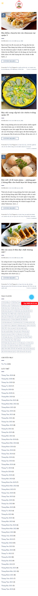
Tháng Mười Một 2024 (9, 443)
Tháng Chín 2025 (7, 411)
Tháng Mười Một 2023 (9, 486)
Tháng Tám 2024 (7, 453)
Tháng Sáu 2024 (6, 461)
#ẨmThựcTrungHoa (17, 302)
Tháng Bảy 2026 (6, 379)
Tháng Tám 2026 (7, 375)
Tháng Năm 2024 (7, 464)
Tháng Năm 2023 (7, 507)
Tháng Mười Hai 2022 (8, 525)
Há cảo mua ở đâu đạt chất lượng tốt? (17, 251)
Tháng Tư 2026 (6, 386)
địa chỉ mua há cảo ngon (23, 352)
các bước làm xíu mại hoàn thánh (26, 214)
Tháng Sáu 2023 (6, 503)
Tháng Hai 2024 (6, 475)
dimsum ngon (21, 325)
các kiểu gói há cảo (29, 322)
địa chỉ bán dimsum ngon (8, 352)
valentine (33, 216)
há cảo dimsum (5, 69)
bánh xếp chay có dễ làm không (20, 308)
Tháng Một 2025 (7, 436)
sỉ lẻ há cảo (30, 343)
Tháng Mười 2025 (7, 407)
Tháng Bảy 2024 (6, 457)
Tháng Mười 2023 (7, 489)
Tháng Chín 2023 (7, 493)
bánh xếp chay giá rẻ (7, 311)
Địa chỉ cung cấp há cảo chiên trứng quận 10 (18, 113)
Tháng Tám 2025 (7, 414)
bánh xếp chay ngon (23, 314)
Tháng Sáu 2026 (6, 382)
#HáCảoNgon (6, 302)
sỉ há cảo (26, 334)
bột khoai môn (6, 320)
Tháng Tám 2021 (7, 582)
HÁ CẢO (4, 328)
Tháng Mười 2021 (7, 575)
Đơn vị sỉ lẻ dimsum (25, 346)
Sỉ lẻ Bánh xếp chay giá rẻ (9, 343)
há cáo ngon (12, 328)
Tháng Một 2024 (7, 478)
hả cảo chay (26, 331)
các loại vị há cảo (21, 145)
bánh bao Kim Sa (25, 305)
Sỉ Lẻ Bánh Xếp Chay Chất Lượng (11, 340)
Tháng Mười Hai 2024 (8, 439)
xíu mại (4, 346)
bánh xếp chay (6, 308)
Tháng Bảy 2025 (6, 418)
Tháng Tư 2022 (6, 553)
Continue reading (10, 61)
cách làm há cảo (17, 322)
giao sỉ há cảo (31, 325)
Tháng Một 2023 (7, 521)
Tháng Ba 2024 (6, 471)
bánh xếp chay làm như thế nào (23, 311)
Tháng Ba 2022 (6, 557)
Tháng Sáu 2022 (6, 546)
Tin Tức (4, 364)
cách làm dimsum (6, 322)
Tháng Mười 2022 (7, 532)
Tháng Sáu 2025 (6, 421)
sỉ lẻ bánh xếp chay (7, 337)
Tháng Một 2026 (7, 396)
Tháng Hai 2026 (6, 393)
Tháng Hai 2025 (6, 432)
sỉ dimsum (19, 334)
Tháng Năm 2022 (7, 550)
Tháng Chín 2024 (7, 450)
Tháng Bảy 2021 (6, 585)
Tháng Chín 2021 (7, 578)
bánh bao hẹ (15, 305)
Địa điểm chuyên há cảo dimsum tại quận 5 (18, 34)
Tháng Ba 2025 (6, 429)
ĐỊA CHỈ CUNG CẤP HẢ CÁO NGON (12, 349)
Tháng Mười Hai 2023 (8, 482)
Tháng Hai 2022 (6, 560)
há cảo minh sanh (21, 328)
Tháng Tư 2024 (6, 468)
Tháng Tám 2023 (7, 496)
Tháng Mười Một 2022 (9, 528)
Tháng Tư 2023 (6, 510)
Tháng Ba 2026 (6, 389)
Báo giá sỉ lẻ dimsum (7, 317)
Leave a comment (32, 69)
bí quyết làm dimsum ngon (22, 317)
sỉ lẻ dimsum (21, 343)
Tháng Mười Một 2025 (9, 404)
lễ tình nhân (27, 216)
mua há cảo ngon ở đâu (8, 334)
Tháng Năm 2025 (7, 425)
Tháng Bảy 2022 (6, 543)
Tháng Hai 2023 (6, 518)
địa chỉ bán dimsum (29, 349)
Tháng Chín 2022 (7, 535)
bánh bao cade (6, 305)
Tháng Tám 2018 (7, 589)
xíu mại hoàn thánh (13, 346)
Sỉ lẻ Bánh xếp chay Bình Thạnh (22, 337)
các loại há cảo (6, 325)
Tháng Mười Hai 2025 (8, 400)
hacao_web (19, 41)
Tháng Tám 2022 (7, 539)
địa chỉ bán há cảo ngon (15, 286)
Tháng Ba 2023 (6, 514)
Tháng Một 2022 (7, 564)
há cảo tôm (18, 331)
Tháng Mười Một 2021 (9, 571)
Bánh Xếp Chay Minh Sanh (9, 314)
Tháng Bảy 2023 (6, 500)
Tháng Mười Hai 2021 (8, 568)
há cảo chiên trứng (9, 147)
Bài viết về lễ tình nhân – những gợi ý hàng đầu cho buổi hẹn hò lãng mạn (19, 181)
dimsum (14, 325)
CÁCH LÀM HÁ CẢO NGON (19, 320)
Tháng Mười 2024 (7, 446)
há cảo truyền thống (7, 331)
